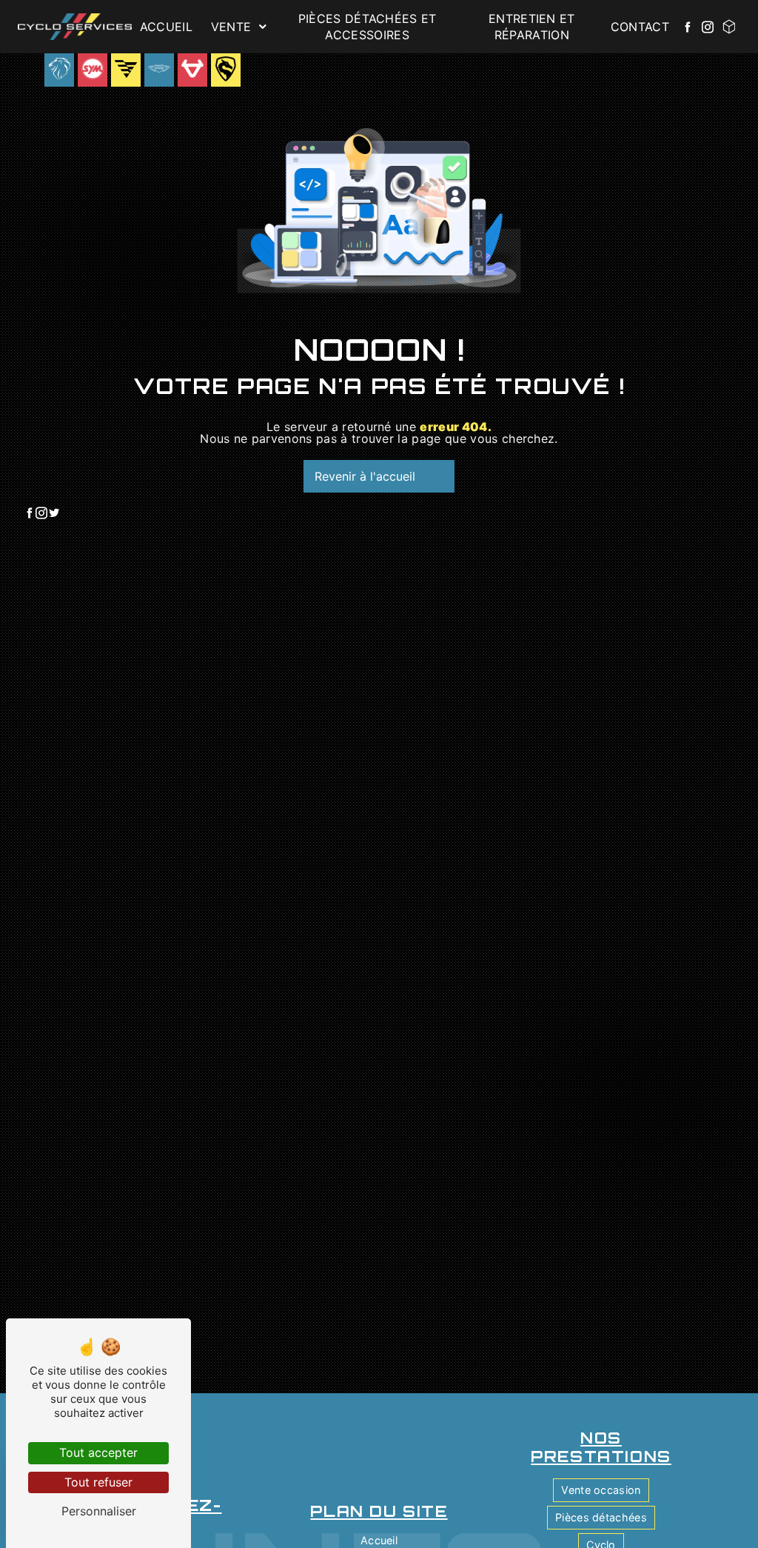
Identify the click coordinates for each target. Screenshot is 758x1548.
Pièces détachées (601, 1517)
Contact (640, 26)
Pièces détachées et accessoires (367, 26)
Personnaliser (98, 1511)
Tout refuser (98, 1482)
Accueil (166, 26)
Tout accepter (98, 1452)
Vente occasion (600, 1490)
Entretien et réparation (532, 26)
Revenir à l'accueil (365, 476)
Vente (231, 26)
